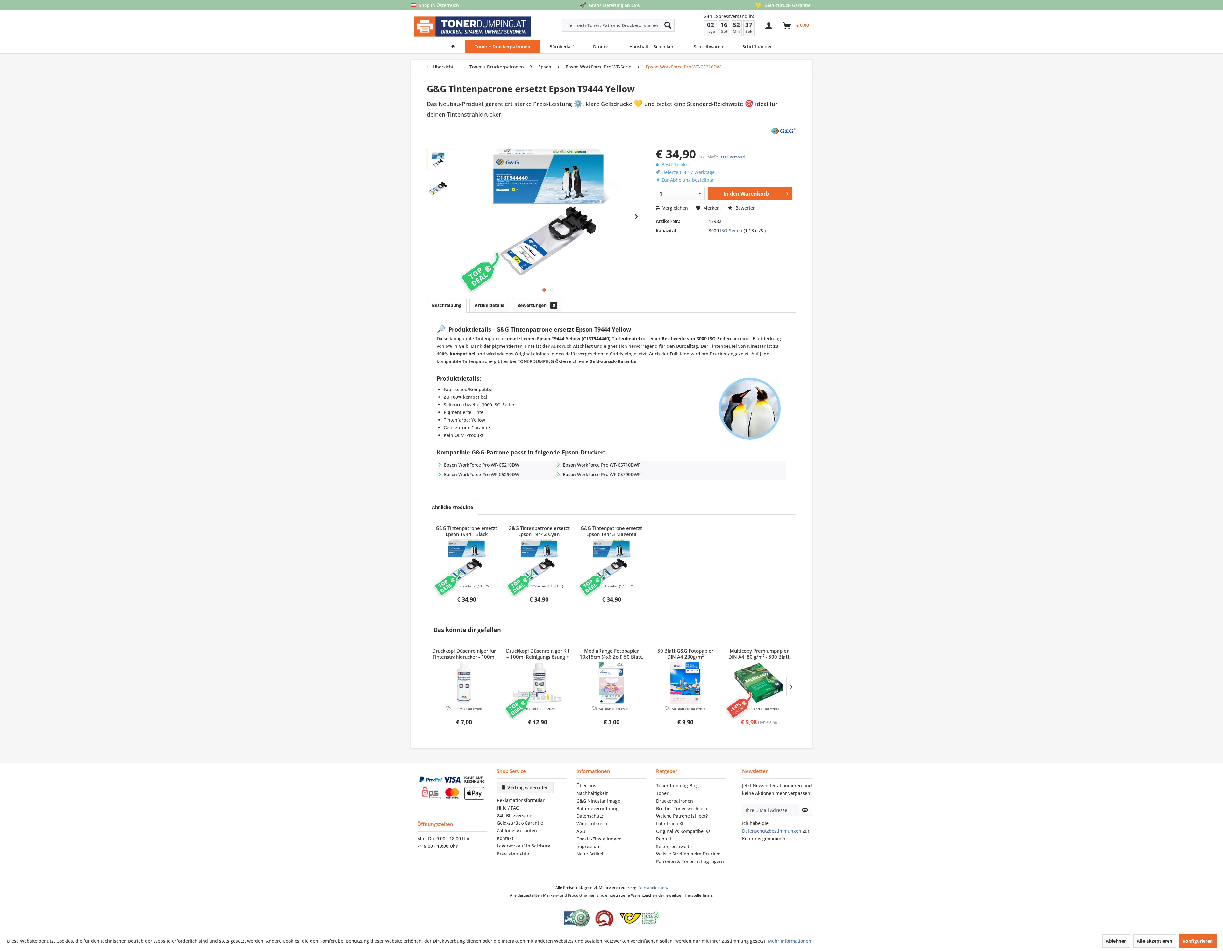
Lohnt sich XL (670, 823)
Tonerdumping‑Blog (677, 786)
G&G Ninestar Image (598, 801)
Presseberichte (513, 853)
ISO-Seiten (731, 230)
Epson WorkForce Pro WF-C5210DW (481, 465)
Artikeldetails (489, 305)
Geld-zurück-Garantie (520, 823)
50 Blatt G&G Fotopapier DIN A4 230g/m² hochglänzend (685, 654)
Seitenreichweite (674, 846)
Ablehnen (1116, 941)
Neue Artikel (589, 854)
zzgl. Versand (733, 157)
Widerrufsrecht (592, 823)
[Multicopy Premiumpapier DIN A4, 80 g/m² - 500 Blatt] (759, 683)
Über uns (586, 786)
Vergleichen (674, 208)
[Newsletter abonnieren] (805, 810)
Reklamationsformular (521, 800)
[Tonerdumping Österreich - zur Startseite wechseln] (472, 26)
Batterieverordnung (597, 808)
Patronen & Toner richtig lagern (690, 861)
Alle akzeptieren (1154, 941)
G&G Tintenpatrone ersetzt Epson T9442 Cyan (539, 531)
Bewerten (745, 208)
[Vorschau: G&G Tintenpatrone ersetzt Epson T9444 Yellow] (438, 159)
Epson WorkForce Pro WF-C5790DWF (601, 474)
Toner (662, 793)
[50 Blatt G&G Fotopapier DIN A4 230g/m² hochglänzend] (685, 683)
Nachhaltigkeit (592, 793)
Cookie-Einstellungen (599, 839)
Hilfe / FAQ (508, 808)
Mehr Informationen (789, 941)
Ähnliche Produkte (452, 507)
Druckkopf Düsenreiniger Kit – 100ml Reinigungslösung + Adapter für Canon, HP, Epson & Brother (537, 654)
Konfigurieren (1198, 941)
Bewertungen (536, 305)
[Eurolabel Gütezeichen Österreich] (577, 918)
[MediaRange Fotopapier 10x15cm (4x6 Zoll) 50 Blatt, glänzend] (611, 683)
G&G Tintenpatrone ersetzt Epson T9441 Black (466, 531)
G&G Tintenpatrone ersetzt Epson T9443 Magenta (611, 531)
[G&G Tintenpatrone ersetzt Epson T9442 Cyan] (539, 560)
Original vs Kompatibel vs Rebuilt (683, 835)
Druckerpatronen (674, 801)
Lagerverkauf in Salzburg (523, 846)
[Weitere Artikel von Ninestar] (782, 130)
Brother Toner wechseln (681, 808)
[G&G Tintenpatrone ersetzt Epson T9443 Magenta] (611, 560)
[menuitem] (596, 25)
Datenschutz (589, 816)
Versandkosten (653, 887)
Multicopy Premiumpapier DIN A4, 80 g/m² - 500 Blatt (759, 654)
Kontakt (505, 838)
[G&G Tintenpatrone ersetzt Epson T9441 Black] (466, 560)
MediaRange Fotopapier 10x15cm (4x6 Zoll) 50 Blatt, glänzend (611, 654)
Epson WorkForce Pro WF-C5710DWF (601, 465)
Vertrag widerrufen (527, 787)
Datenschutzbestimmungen (771, 831)
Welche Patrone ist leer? (682, 816)
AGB (580, 831)
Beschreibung (446, 305)
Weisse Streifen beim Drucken (688, 854)
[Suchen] (668, 25)
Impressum (588, 846)
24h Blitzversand (515, 815)
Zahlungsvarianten (517, 830)
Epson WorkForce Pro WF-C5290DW (481, 474)
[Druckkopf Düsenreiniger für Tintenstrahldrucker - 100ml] (464, 683)
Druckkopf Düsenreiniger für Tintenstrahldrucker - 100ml (464, 654)
